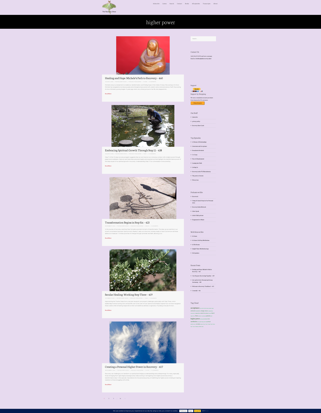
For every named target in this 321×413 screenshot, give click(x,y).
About (215, 3)
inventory (205, 319)
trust (200, 326)
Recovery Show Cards (198, 125)
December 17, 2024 (110, 226)
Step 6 (214, 324)
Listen (165, 3)
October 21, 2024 (110, 298)
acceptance (195, 307)
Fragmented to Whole (198, 219)
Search (172, 3)
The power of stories (197, 176)
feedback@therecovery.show (203, 58)
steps (194, 326)
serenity (198, 324)
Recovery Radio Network (199, 207)
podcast (209, 321)
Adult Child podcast (197, 215)
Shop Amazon (197, 103)
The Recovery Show (121, 81)
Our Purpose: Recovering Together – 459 (203, 276)
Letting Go (195, 167)
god (203, 315)
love (209, 319)
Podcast (131, 81)
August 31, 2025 (109, 153)
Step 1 (204, 324)
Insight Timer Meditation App (200, 249)
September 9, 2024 (110, 370)
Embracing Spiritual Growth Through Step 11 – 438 (133, 150)
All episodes (196, 3)
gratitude (208, 316)
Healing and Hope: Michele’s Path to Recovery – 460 (134, 78)
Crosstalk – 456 (196, 290)
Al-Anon (194, 236)
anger (213, 308)
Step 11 (207, 324)
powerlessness (193, 324)
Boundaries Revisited (198, 150)
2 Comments (153, 298)
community (193, 313)
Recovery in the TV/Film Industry (201, 171)
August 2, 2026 (109, 81)
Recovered (195, 196)
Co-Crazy (194, 154)
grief (211, 315)
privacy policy (196, 121)
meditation (194, 321)
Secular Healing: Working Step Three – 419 (128, 294)
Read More (108, 93)
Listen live (195, 117)
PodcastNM (137, 81)
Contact (179, 3)
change (203, 311)
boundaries (198, 310)
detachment (206, 313)
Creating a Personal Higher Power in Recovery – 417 (134, 367)
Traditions (197, 326)
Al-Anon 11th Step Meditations (200, 240)
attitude (193, 311)
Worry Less (195, 180)
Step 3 (209, 324)
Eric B (213, 313)
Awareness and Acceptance (199, 146)
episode (210, 313)
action (201, 308)
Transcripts (206, 3)
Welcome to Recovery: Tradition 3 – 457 (203, 286)
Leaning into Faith (197, 163)
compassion (197, 313)
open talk (205, 321)
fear (196, 316)
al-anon (207, 308)
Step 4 (212, 324)
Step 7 (192, 326)
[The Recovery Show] (109, 7)
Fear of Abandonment (198, 159)
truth (202, 326)
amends (210, 308)
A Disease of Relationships (199, 142)
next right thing (200, 321)
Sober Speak (195, 211)
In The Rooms (196, 244)
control (202, 313)
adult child (204, 308)
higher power (195, 318)
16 (120, 398)
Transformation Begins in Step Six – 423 (127, 222)
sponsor (201, 324)
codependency (210, 310)
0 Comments (152, 81)
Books (187, 3)
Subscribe (156, 3)
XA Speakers (195, 253)
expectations (193, 315)
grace (205, 315)
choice (206, 311)
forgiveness (200, 315)
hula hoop (201, 318)
